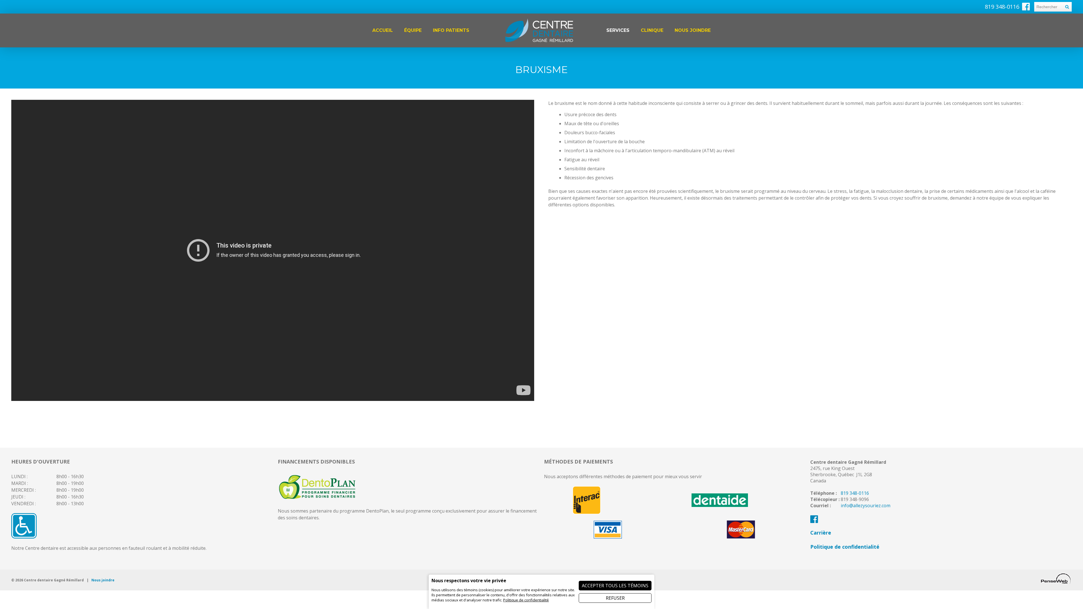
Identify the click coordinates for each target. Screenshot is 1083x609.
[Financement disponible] (317, 499)
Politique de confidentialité (844, 546)
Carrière (820, 532)
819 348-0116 (855, 493)
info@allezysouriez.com (865, 505)
